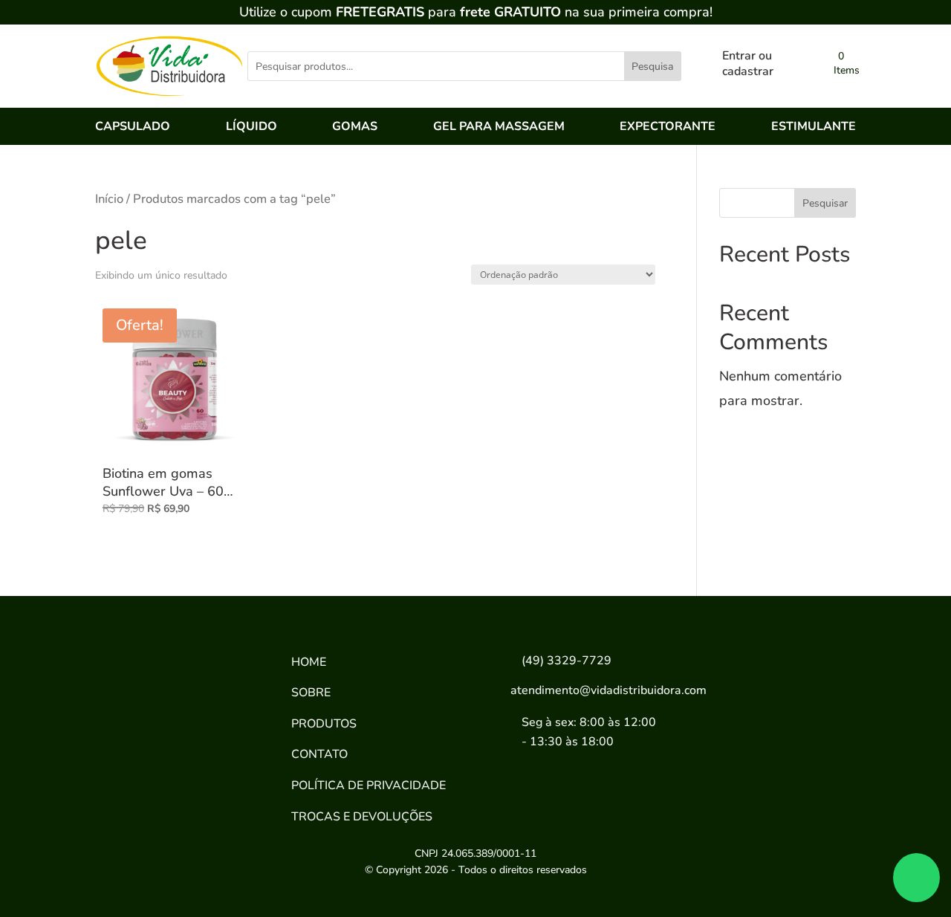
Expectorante (667, 128)
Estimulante (813, 128)
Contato (319, 754)
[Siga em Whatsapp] (214, 757)
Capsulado (132, 128)
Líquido (251, 128)
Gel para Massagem (499, 128)
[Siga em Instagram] (166, 757)
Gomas (354, 128)
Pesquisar (825, 203)
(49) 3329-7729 (566, 660)
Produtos (324, 724)
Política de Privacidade (368, 785)
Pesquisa (652, 66)
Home (308, 662)
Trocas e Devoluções (361, 817)
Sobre (311, 692)
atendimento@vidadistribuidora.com (608, 690)
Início (109, 198)
